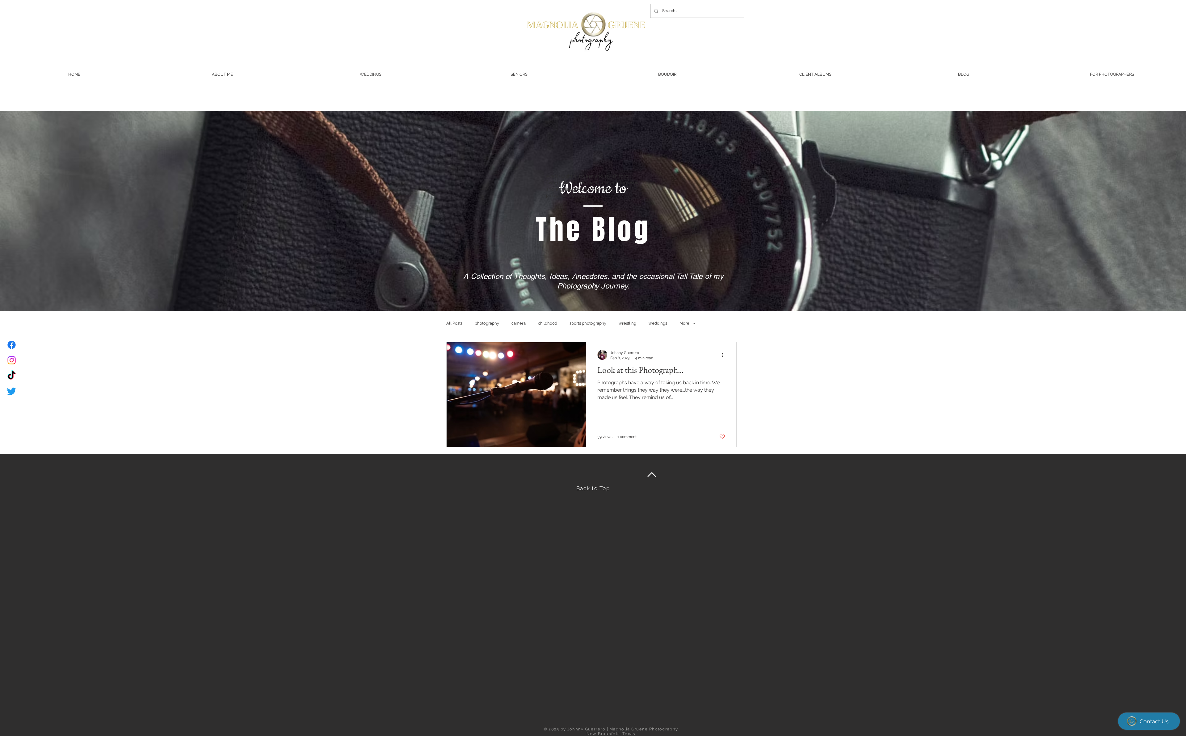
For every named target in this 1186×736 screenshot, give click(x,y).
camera (518, 323)
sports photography (588, 323)
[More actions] (724, 355)
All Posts (454, 323)
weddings (658, 323)
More (684, 323)
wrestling (627, 323)
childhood (547, 323)
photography (487, 323)
